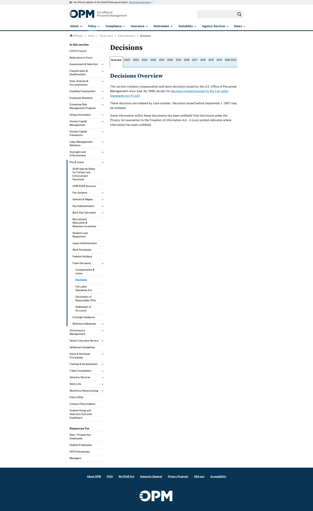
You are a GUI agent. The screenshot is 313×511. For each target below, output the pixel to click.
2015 (211, 60)
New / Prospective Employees (80, 436)
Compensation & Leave (85, 271)
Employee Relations (81, 98)
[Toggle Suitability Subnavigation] (195, 26)
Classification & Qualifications (79, 72)
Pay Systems (79, 192)
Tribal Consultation (80, 370)
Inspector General (151, 476)
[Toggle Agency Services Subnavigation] (227, 26)
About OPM (94, 476)
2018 (186, 60)
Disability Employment (82, 91)
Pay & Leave (77, 162)
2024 (136, 60)
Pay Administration (83, 206)
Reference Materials (84, 323)
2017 (194, 60)
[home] (98, 16)
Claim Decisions (81, 263)
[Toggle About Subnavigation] (81, 26)
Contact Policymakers (82, 404)
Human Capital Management (78, 123)
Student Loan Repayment (80, 235)
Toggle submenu (102, 65)
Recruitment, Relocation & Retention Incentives (84, 223)
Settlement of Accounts (83, 308)
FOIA (110, 476)
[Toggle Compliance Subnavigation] (124, 26)
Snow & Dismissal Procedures (80, 355)
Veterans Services (80, 377)
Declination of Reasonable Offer (85, 298)
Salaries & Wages (82, 199)
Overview (116, 60)
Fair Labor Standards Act (83, 288)
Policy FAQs (76, 397)
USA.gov (199, 476)
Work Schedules (81, 249)
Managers (75, 458)
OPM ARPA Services (84, 186)
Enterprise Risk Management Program (83, 106)
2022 (153, 60)
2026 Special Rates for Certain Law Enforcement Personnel (83, 174)
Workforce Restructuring (84, 390)
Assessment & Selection (84, 64)
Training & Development (83, 364)
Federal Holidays (82, 256)
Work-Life (75, 384)
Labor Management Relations (81, 143)
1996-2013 (230, 60)
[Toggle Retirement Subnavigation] (171, 26)
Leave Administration (84, 243)
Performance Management (77, 332)
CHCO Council (78, 51)
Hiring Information (80, 114)
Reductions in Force (81, 57)
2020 (170, 60)
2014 (219, 60)
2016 (203, 60)
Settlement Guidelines (82, 347)
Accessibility (218, 476)
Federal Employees (81, 445)
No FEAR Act (126, 476)
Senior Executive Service (84, 340)
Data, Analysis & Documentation (79, 83)
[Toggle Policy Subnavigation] (99, 26)
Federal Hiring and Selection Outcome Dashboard (81, 414)
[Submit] (239, 14)
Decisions (81, 279)
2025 (127, 60)
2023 (144, 60)
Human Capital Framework (78, 133)
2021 (161, 60)
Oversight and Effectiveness (78, 154)
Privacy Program (178, 476)
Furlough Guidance (83, 317)
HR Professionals (80, 451)
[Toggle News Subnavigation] (244, 26)
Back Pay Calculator (84, 212)
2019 (178, 60)
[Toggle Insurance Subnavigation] (147, 26)
